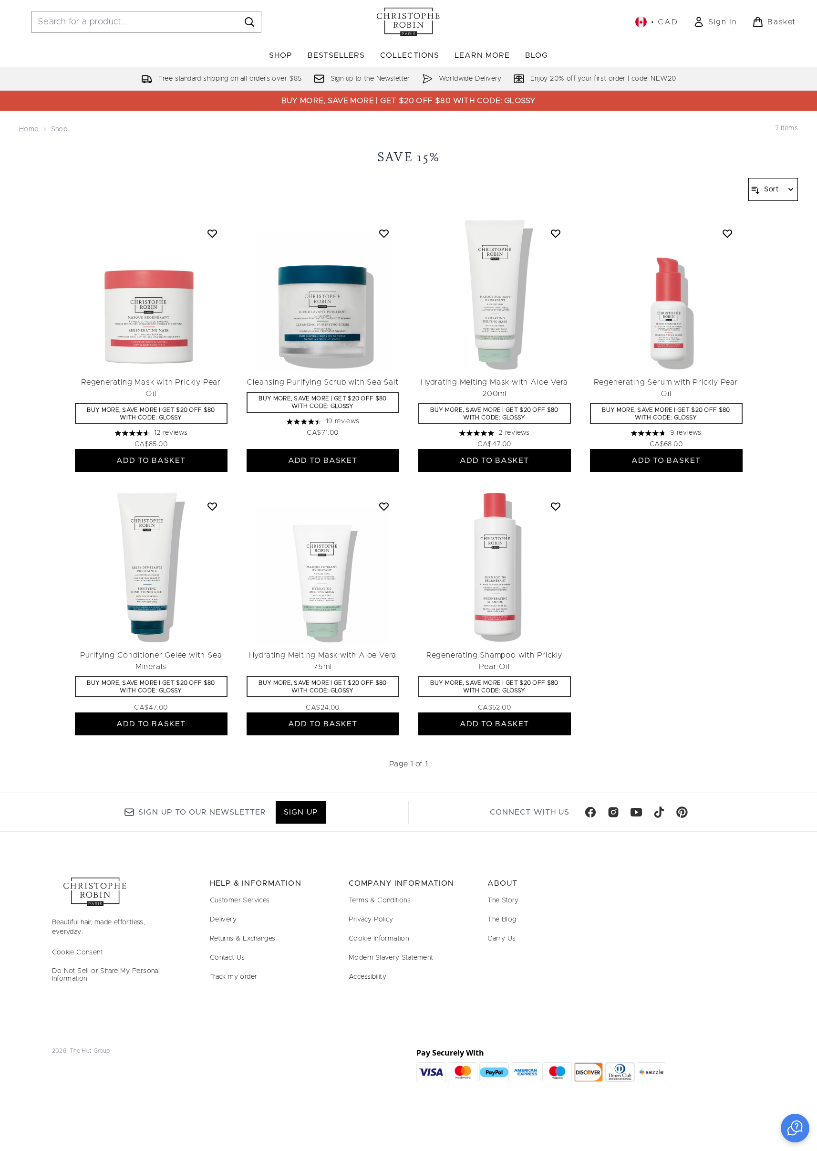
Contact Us (227, 957)
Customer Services (240, 900)
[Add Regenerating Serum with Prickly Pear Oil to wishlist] (727, 233)
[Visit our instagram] (613, 812)
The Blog (501, 919)
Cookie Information (379, 938)
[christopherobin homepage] (408, 22)
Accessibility (367, 976)
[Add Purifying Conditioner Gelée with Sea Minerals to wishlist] (212, 506)
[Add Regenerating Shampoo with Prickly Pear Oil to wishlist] (555, 506)
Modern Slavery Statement (391, 957)
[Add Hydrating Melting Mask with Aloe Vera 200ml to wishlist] (555, 233)
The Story (503, 900)
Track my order (234, 976)
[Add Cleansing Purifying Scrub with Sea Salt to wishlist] (383, 233)
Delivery (223, 919)
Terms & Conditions (380, 900)
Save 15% (408, 157)
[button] (795, 1128)
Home (29, 129)
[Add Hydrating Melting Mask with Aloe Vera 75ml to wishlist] (383, 506)
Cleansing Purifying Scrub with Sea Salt (322, 382)
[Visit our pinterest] (682, 812)
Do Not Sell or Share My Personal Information (106, 975)
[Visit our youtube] (636, 812)
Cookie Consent (77, 952)
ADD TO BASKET (151, 460)
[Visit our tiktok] (659, 812)
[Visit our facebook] (590, 812)
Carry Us (501, 938)
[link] (715, 21)
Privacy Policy (371, 919)
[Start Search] (249, 21)
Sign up (301, 812)
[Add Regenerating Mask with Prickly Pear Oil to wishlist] (212, 233)
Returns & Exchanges (243, 938)
